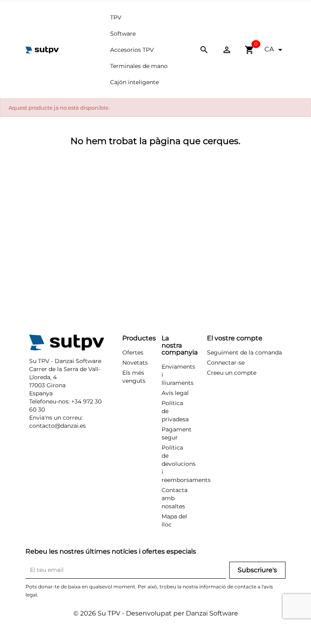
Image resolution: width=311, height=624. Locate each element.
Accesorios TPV (132, 49)
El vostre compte (234, 338)
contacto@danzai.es (57, 425)
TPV (115, 17)
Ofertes (132, 352)
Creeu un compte (231, 372)
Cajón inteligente (134, 82)
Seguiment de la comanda (244, 352)
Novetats (135, 362)
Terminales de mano (139, 66)
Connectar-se (226, 362)
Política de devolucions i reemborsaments (186, 464)
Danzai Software (212, 613)
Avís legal (175, 393)
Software (123, 33)
